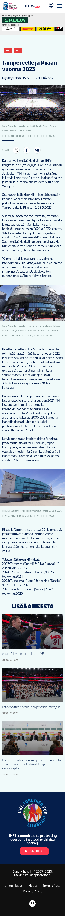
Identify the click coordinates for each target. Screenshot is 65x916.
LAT (17, 50)
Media (32, 885)
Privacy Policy (32, 891)
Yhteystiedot (13, 885)
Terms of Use (52, 885)
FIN (7, 50)
